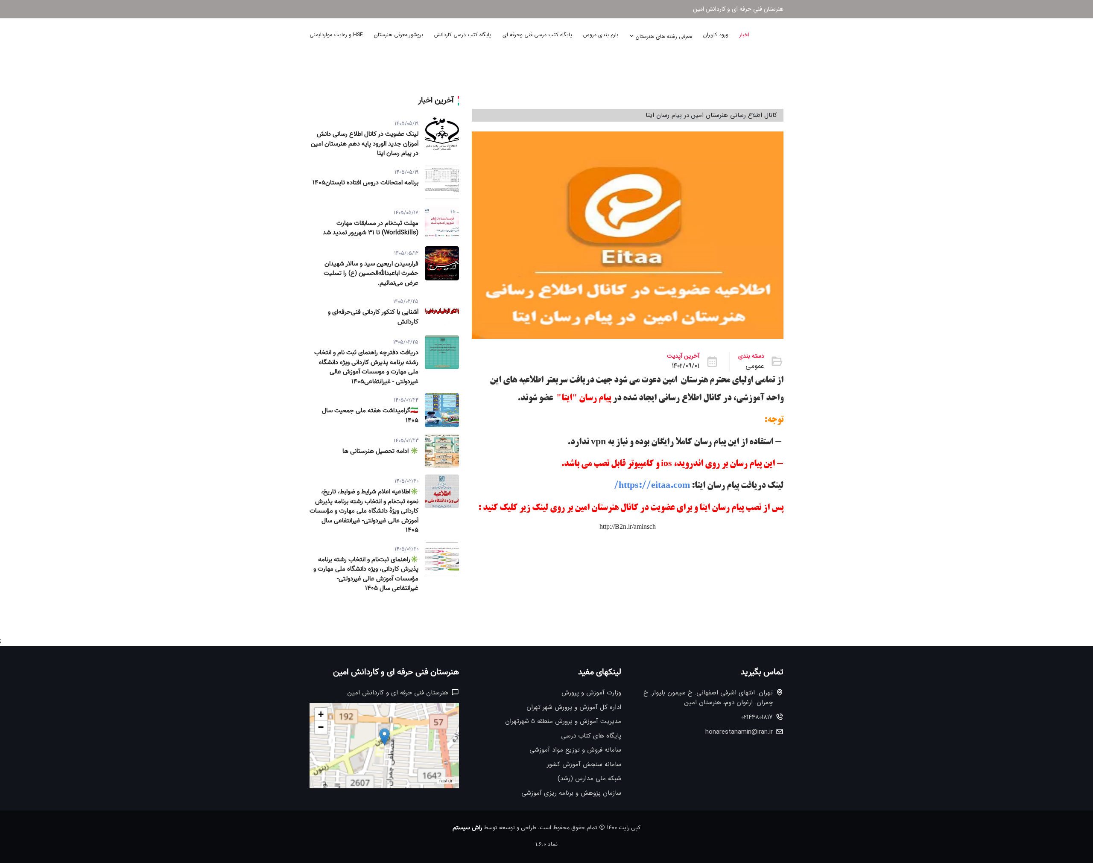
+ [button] (321, 714)
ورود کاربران (715, 35)
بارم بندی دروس (600, 35)
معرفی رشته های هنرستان (663, 36)
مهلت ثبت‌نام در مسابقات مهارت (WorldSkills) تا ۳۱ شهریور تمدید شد (370, 228)
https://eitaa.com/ (652, 486)
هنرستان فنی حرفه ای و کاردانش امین (738, 9)
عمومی (754, 366)
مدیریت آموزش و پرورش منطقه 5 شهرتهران (563, 721)
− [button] (321, 727)
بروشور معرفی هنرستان (398, 35)
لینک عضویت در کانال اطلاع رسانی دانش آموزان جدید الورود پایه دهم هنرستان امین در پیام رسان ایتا (364, 144)
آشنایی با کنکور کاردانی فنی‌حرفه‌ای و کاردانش (373, 317)
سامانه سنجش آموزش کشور (584, 765)
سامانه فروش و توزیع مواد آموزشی (575, 750)
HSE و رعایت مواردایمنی (336, 35)
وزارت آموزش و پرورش (591, 693)
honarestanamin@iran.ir (739, 732)
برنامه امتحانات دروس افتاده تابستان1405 (365, 183)
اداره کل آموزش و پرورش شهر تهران (573, 707)
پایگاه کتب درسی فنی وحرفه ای (537, 35)
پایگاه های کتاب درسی (591, 736)
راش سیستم (467, 828)
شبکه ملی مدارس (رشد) (589, 779)
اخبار (744, 35)
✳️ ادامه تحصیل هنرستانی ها (380, 451)
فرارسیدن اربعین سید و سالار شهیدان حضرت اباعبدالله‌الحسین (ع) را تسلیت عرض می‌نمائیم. (371, 273)
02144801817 (757, 717)
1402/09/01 (685, 366)
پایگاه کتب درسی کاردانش (462, 35)
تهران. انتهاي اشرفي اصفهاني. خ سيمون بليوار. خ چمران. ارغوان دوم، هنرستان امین (708, 697)
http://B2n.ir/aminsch (627, 526)
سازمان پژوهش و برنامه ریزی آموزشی (571, 793)
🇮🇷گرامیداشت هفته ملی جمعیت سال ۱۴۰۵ (370, 416)
